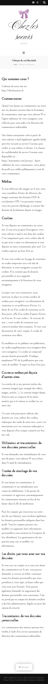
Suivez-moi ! (25, 667)
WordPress (25, 680)
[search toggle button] (44, 3)
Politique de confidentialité (36, 680)
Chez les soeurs (24, 32)
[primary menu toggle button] (24, 53)
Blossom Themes (9, 680)
